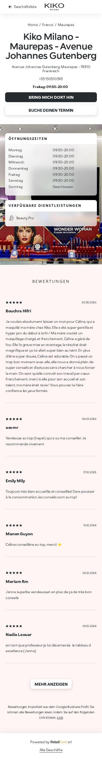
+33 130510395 (51, 79)
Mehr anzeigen (51, 684)
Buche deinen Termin (51, 110)
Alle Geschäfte (51, 750)
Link (60, 717)
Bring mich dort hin (51, 97)
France (47, 25)
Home (33, 25)
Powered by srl (50, 742)
